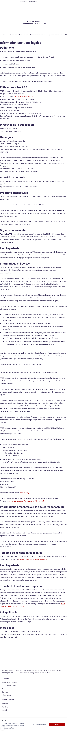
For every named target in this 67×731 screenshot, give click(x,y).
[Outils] (3, 728)
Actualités (5, 689)
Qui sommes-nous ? (56, 35)
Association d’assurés (38, 35)
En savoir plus (10, 728)
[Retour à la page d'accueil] (29, 12)
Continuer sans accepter (39, 724)
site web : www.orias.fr (23, 96)
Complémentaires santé (19, 35)
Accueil (5, 35)
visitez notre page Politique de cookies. (31, 559)
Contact (5, 692)
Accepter (57, 724)
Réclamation (6, 695)
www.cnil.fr (24, 493)
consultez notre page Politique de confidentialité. (26, 501)
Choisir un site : (23, 1)
